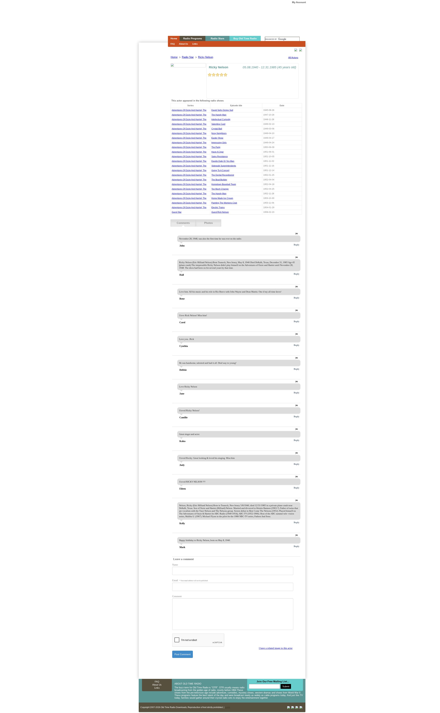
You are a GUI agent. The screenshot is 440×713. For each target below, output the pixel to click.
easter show (217, 138)
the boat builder (219, 180)
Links (195, 44)
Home (151, 24)
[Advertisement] (153, 104)
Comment (177, 596)
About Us (183, 44)
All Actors (293, 57)
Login (227, 707)
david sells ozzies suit (222, 110)
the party (215, 147)
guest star (177, 212)
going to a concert (220, 170)
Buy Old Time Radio (245, 38)
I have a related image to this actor (276, 648)
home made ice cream (222, 198)
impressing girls (219, 142)
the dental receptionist (222, 175)
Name (175, 565)
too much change (220, 189)
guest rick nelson (220, 212)
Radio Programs (192, 38)
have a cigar (217, 152)
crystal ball (216, 129)
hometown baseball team (223, 184)
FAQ (172, 44)
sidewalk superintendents (223, 166)
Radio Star (188, 57)
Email (190, 580)
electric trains (218, 207)
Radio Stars (217, 38)
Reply (296, 244)
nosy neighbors (219, 133)
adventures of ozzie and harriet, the (189, 110)
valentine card (218, 124)
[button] (296, 234)
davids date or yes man (222, 161)
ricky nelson (205, 57)
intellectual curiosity (220, 119)
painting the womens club (224, 203)
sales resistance (219, 156)
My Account (299, 2)
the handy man (218, 115)
